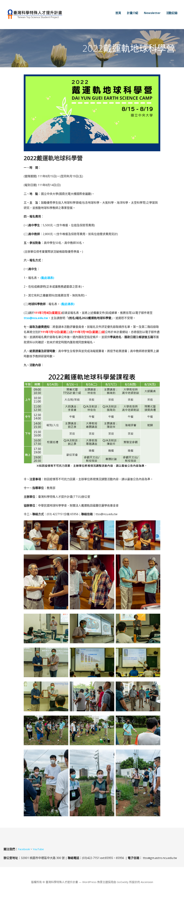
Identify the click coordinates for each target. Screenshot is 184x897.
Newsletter (152, 13)
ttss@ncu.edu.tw (36, 318)
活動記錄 (172, 13)
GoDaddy (122, 882)
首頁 (118, 13)
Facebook (24, 849)
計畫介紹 (132, 13)
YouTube (38, 849)
